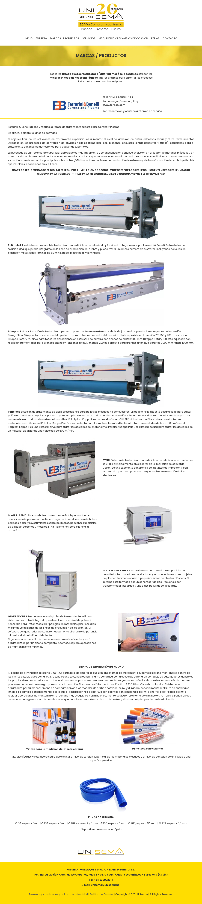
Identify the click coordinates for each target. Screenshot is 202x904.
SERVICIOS (88, 38)
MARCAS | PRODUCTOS (64, 38)
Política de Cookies (101, 894)
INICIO (29, 38)
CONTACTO (170, 38)
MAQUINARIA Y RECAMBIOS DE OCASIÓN (123, 38)
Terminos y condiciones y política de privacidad (58, 894)
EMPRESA (41, 38)
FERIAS (155, 38)
